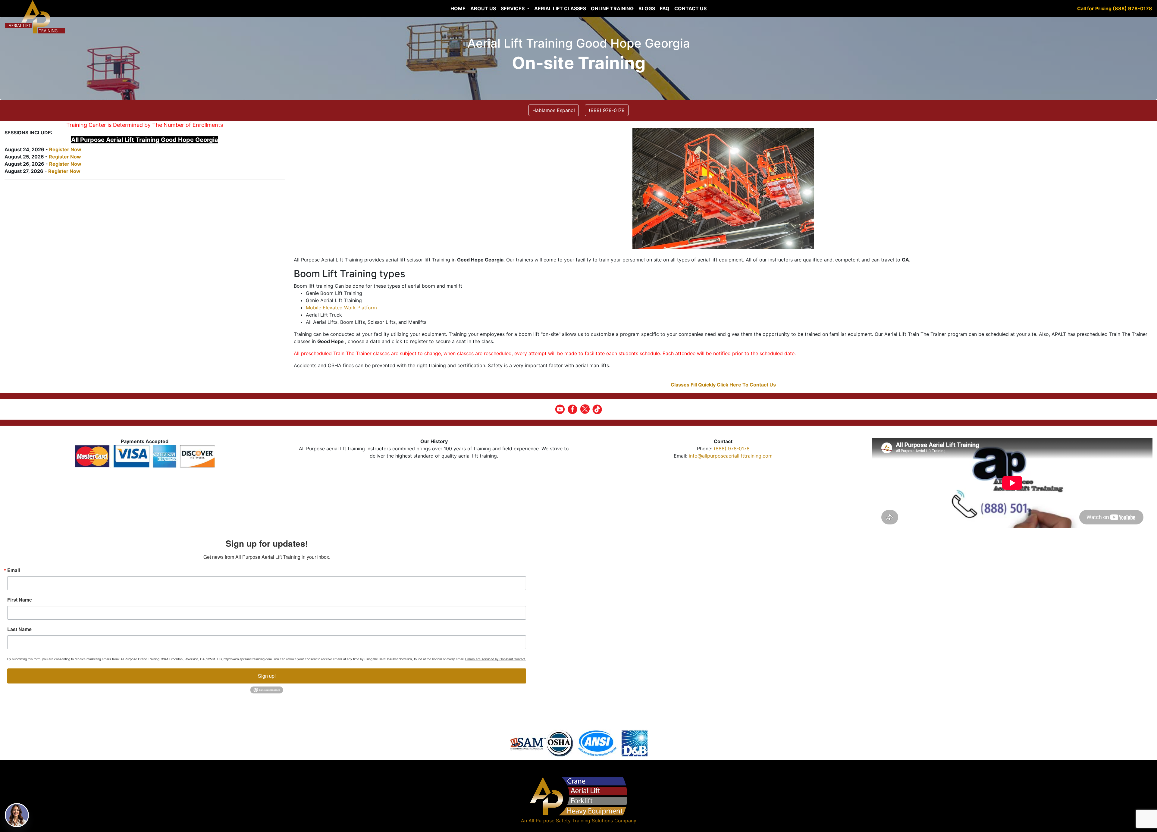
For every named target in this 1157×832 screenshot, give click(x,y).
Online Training (612, 8)
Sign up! (267, 675)
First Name (19, 599)
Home (458, 8)
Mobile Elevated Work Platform (341, 308)
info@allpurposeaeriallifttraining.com (731, 456)
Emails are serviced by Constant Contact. (495, 658)
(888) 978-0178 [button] (607, 110)
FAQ (664, 8)
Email (13, 570)
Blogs (646, 8)
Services (513, 8)
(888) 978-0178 (732, 449)
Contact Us (690, 8)
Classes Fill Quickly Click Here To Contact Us (723, 385)
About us (483, 8)
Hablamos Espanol (553, 110)
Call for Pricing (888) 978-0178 (1114, 8)
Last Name (19, 629)
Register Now (65, 149)
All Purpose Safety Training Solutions (570, 821)
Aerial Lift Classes (560, 8)
